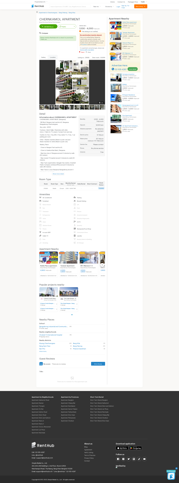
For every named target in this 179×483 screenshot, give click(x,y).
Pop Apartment (127, 115)
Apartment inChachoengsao (48, 12)
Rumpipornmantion (128, 73)
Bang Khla (76, 343)
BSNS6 (125, 84)
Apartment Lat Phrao (38, 429)
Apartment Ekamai (37, 402)
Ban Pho (42, 348)
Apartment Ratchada (38, 432)
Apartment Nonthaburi (68, 405)
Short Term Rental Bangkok (99, 399)
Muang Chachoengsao (47, 343)
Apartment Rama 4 (38, 420)
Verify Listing (88, 452)
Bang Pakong (63, 12)
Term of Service (89, 455)
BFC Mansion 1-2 (128, 52)
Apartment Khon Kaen (68, 414)
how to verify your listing (87, 49)
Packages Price (133, 1)
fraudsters (84, 44)
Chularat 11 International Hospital (50, 334)
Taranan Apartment (129, 32)
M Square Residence (129, 94)
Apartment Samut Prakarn (69, 408)
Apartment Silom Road (39, 414)
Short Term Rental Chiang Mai (99, 414)
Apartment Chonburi (67, 420)
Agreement (88, 449)
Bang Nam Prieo (44, 345)
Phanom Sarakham (79, 348)
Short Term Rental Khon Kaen (99, 420)
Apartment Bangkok (67, 399)
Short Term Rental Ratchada (99, 411)
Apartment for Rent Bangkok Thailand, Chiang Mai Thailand (40, 6)
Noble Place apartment (130, 21)
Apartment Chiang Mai (68, 402)
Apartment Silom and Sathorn (41, 417)
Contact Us (121, 1)
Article (112, 1)
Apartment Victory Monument (41, 426)
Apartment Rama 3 (38, 423)
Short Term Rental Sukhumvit (99, 402)
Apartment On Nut (37, 408)
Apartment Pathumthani (68, 411)
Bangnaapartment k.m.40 (130, 104)
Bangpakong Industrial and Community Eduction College (54, 326)
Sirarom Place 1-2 (128, 42)
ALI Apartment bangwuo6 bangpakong (131, 125)
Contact (87, 460)
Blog (85, 446)
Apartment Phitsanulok (68, 417)
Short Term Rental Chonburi (99, 417)
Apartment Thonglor (38, 405)
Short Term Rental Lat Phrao (99, 408)
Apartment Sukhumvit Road (40, 399)
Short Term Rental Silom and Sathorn (102, 405)
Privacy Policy (89, 457)
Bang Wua (72, 12)
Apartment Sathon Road (39, 411)
